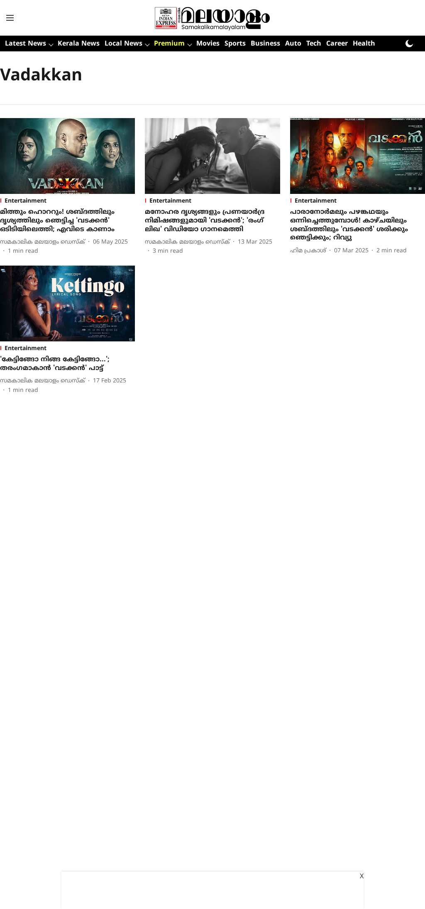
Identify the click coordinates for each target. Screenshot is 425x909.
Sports (235, 44)
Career (337, 44)
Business (265, 44)
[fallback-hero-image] (67, 156)
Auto (293, 44)
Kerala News (79, 44)
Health (364, 44)
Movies (208, 44)
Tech (313, 44)
